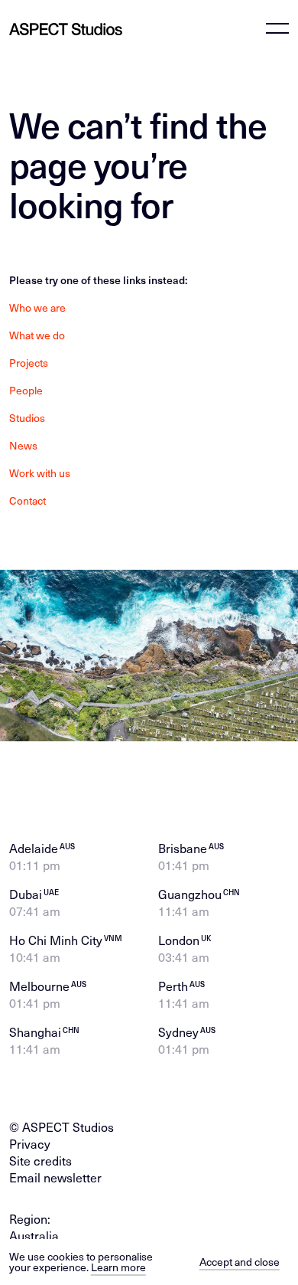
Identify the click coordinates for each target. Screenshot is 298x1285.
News (23, 445)
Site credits (40, 1160)
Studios (27, 418)
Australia (34, 1235)
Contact (27, 500)
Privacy (29, 1143)
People (26, 390)
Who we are (37, 308)
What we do (37, 335)
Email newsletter (55, 1177)
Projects (28, 363)
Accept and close (239, 1262)
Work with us (39, 473)
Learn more (118, 1267)
